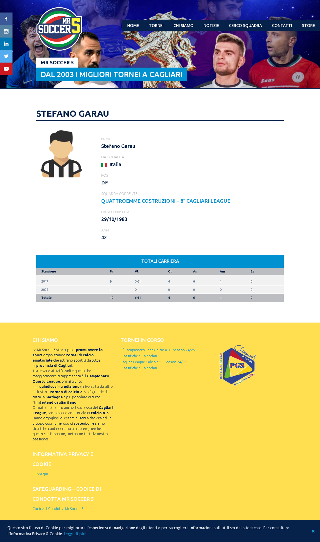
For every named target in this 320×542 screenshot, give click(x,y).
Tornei (156, 25)
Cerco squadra (245, 25)
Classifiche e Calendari (138, 356)
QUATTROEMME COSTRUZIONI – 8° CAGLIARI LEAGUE (165, 201)
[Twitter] (6, 56)
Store (308, 25)
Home (133, 25)
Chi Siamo (184, 25)
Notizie (211, 25)
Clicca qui (40, 474)
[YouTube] (6, 69)
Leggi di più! (75, 533)
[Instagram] (6, 31)
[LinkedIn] (6, 44)
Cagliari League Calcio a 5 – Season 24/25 (153, 362)
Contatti (282, 25)
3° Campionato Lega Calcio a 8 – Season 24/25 (157, 350)
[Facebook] (6, 19)
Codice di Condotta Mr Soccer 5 (58, 508)
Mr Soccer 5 (57, 62)
